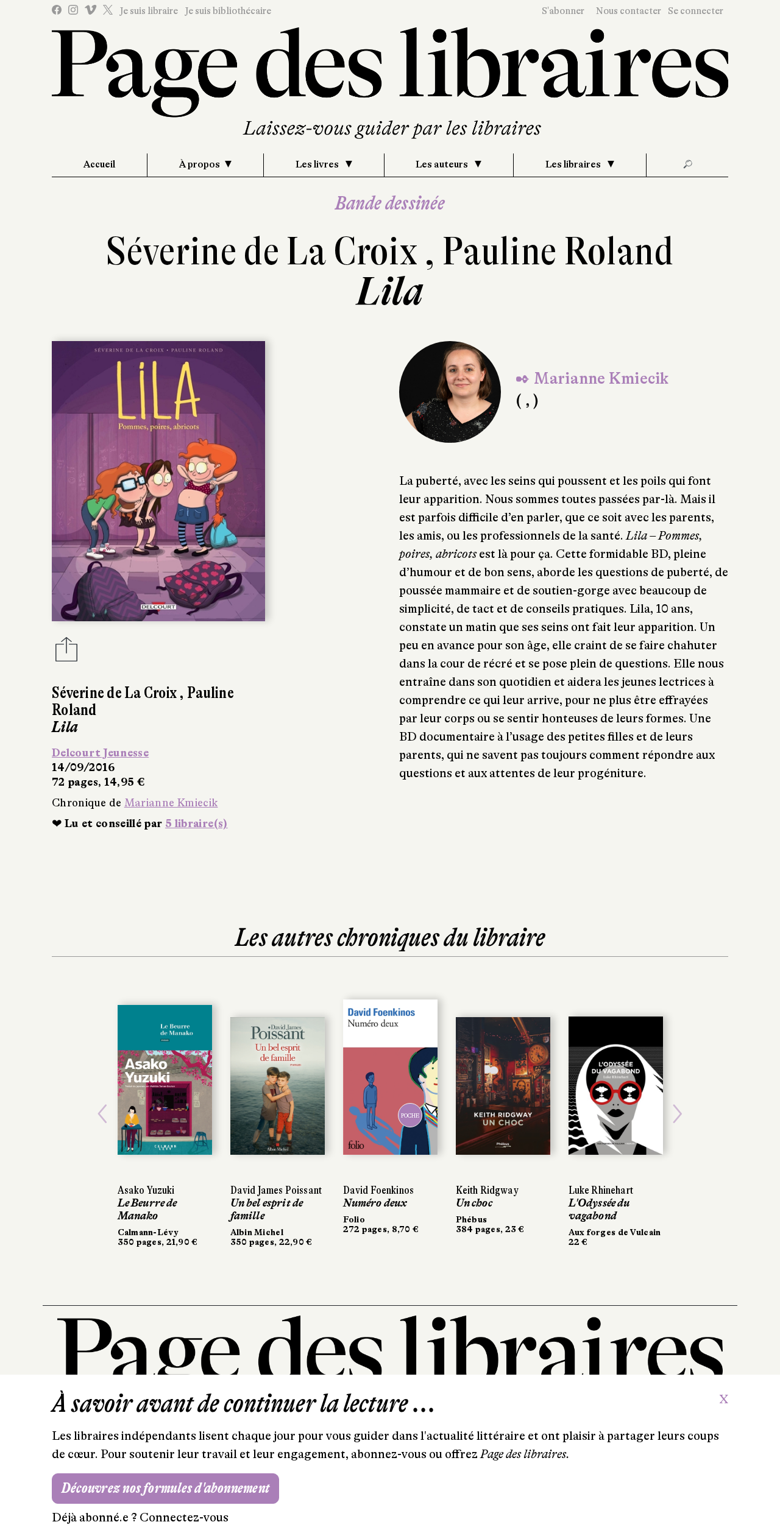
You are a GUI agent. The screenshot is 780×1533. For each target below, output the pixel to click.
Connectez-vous (184, 1517)
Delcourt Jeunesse (100, 753)
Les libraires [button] (574, 164)
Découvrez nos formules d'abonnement (165, 1488)
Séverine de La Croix (265, 251)
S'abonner (563, 10)
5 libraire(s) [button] (196, 823)
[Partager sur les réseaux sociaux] (66, 653)
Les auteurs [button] (443, 164)
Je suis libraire (148, 10)
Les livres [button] (318, 164)
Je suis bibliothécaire (228, 10)
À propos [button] (199, 164)
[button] (103, 1114)
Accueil (99, 164)
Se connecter (695, 10)
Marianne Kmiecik (171, 803)
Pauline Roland (557, 251)
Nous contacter (628, 10)
